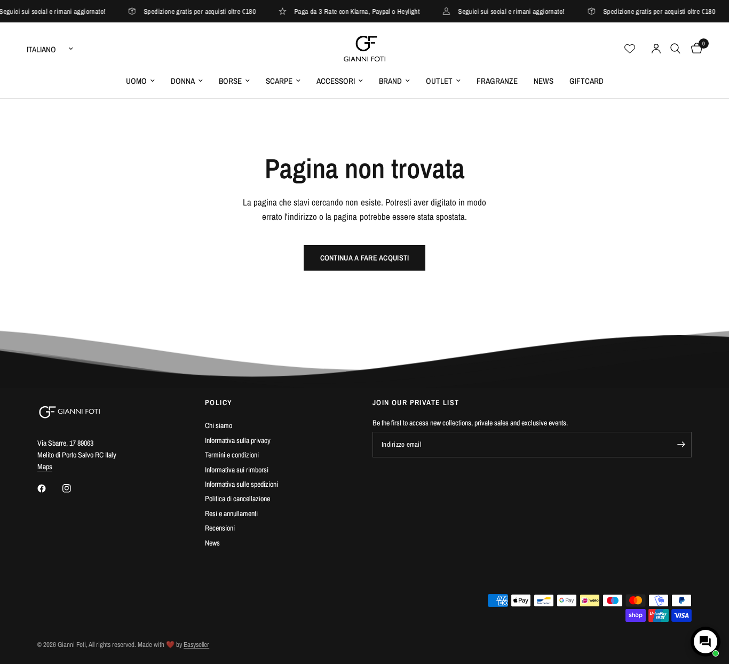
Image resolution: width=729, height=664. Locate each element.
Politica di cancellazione (237, 498)
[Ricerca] (675, 48)
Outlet (439, 80)
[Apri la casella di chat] (705, 642)
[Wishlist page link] (629, 48)
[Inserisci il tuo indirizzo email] (681, 444)
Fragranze (497, 80)
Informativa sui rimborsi (236, 470)
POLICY (218, 402)
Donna (183, 80)
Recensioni (220, 528)
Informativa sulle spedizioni (241, 484)
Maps (44, 466)
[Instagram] (74, 488)
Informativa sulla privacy (238, 440)
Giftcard (586, 80)
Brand (390, 80)
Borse (230, 80)
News (543, 80)
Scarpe (279, 80)
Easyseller (196, 644)
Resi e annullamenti (231, 513)
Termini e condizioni (232, 455)
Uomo (136, 80)
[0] (694, 48)
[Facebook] (49, 488)
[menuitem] (140, 81)
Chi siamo (218, 425)
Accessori (335, 80)
